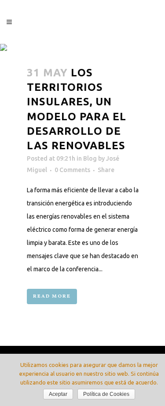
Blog (90, 158)
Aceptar (58, 394)
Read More (52, 296)
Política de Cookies (106, 394)
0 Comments (72, 169)
